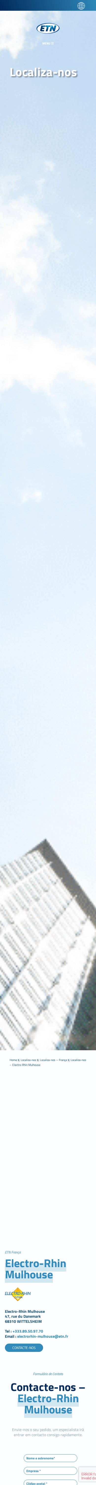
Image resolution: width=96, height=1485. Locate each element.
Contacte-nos (24, 1347)
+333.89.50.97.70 (28, 1331)
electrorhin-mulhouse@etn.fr (42, 1336)
